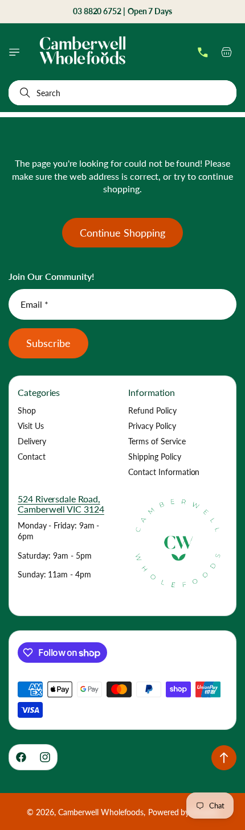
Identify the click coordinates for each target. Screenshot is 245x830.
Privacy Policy (152, 426)
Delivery (32, 441)
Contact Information (163, 472)
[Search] (23, 92)
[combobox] (122, 93)
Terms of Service (157, 441)
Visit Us (31, 426)
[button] (14, 52)
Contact (32, 456)
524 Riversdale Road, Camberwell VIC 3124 (61, 503)
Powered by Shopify (183, 812)
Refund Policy (152, 410)
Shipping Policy (154, 456)
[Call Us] (203, 52)
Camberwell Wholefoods (101, 812)
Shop (27, 410)
